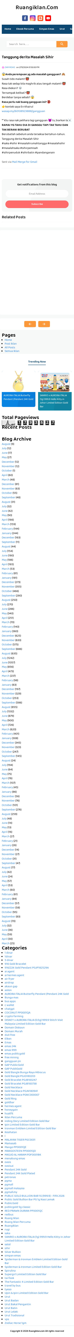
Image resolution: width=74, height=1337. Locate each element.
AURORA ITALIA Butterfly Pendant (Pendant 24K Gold (18, 397)
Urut (7, 1297)
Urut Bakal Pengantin (18, 1304)
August (6, 444)
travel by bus (12, 1285)
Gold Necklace (13, 1087)
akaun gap (11, 986)
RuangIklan (11, 1226)
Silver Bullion (13, 1252)
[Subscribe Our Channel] (48, 17)
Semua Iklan (12, 351)
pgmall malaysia (14, 1188)
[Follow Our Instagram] (32, 17)
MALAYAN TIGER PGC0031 (20, 1140)
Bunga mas (11, 997)
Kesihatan (11, 1132)
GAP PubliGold (13, 1069)
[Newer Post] (30, 324)
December (8, 462)
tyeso (8, 1289)
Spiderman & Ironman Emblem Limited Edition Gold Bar (36, 1261)
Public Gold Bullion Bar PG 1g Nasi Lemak (30, 1199)
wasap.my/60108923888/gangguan (23, 111)
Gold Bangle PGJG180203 (20, 1076)
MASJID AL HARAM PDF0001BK (23, 1155)
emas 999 (11, 1050)
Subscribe (37, 204)
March (6, 479)
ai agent (10, 971)
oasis (8, 1162)
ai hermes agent (14, 975)
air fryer (9, 979)
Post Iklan (11, 344)
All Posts (10, 347)
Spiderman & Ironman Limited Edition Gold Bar (33, 1267)
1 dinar (9, 953)
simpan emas (13, 1255)
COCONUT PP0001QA (17, 1012)
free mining (12, 1057)
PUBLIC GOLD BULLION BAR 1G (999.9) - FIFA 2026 (34, 1196)
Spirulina (10, 1271)
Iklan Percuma (13, 1117)
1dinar (8, 956)
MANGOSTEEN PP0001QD (20, 1151)
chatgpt (10, 1009)
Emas (8, 1042)
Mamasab (10, 1143)
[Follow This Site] (40, 17)
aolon (8, 990)
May (4, 457)
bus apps (10, 1001)
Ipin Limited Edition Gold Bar (22, 1125)
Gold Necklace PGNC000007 (22, 1095)
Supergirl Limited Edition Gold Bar (26, 1274)
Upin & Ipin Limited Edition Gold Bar (26, 1293)
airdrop (9, 982)
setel (8, 1244)
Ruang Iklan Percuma (18, 1222)
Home (7, 29)
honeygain (11, 1110)
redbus (9, 1214)
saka (7, 1233)
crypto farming (14, 1016)
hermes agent (13, 1106)
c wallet (9, 1005)
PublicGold (11, 1203)
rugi (7, 1229)
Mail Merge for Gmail (24, 162)
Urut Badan (12, 1300)
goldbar (9, 1102)
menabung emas (15, 1158)
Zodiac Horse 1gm (15, 1323)
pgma (8, 1181)
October (7, 470)
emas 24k (10, 1046)
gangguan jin (13, 1061)
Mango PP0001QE (15, 1147)
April (5, 475)
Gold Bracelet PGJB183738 (21, 1084)
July (4, 448)
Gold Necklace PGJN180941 (21, 1091)
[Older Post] (44, 324)
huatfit (9, 1113)
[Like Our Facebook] (25, 17)
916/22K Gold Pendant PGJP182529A (27, 968)
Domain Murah (14, 1031)
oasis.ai (9, 1166)
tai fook (9, 1278)
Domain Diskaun (15, 1027)
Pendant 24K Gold (16, 1169)
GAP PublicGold (14, 1065)
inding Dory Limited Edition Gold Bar (27, 1121)
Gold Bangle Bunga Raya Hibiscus (25, 1072)
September (8, 497)
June (5, 453)
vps (7, 1319)
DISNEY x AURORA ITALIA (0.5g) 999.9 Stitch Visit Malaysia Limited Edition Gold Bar (34, 1022)
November (8, 466)
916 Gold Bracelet (15, 964)
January (6, 533)
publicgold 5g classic (18, 1207)
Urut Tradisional (14, 1315)
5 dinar (9, 960)
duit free (10, 1035)
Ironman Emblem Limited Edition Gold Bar (30, 1128)
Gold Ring (11, 1098)
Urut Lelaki (11, 1312)
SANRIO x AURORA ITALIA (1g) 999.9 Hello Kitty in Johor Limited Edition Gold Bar (54, 401)
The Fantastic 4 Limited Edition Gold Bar (29, 1282)
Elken (8, 1039)
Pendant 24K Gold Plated (20, 1173)
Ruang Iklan (12, 1218)
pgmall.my (11, 1192)
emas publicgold (15, 1053)
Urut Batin (11, 1308)
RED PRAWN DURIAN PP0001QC (24, 1211)
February (7, 529)
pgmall (9, 1184)
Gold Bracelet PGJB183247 (21, 1080)
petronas (10, 1177)
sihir (7, 1248)
